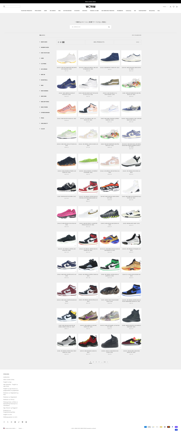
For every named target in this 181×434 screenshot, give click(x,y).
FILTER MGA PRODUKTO (26, 10)
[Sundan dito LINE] (22, 422)
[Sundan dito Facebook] (4, 422)
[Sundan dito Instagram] (11, 422)
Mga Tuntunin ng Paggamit (10, 408)
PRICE (42, 118)
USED (42, 58)
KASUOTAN (77, 10)
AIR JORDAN (53, 10)
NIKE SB (43, 74)
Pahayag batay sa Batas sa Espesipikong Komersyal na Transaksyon (10, 403)
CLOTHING (43, 63)
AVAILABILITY (44, 123)
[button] (173, 7)
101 (105, 362)
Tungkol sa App (7, 382)
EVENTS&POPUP (142, 10)
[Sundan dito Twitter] (7, 422)
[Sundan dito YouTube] (15, 422)
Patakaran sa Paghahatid (10, 397)
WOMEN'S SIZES (45, 47)
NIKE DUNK (43, 96)
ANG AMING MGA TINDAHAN (107, 10)
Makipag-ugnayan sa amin (10, 417)
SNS (135, 10)
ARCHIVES (84, 10)
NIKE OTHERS (44, 107)
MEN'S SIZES (44, 42)
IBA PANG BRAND (67, 10)
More (159, 10)
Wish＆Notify (152, 10)
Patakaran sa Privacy (8, 399)
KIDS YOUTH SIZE (45, 52)
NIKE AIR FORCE (45, 101)
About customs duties (90, 1)
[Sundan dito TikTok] (19, 422)
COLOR (43, 128)
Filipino (164, 6)
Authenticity (128, 10)
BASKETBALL (44, 80)
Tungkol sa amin (7, 414)
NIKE (59, 10)
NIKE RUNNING (44, 90)
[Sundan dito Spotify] (26, 422)
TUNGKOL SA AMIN (94, 10)
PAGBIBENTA (120, 10)
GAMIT (45, 10)
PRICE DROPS (38, 10)
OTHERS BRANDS (45, 112)
